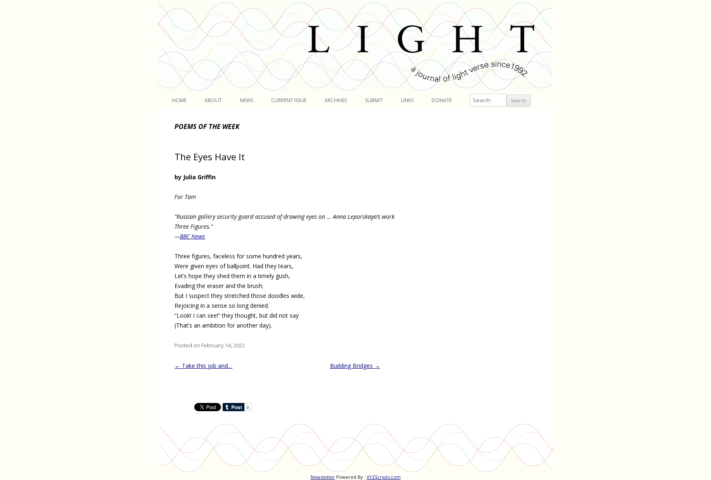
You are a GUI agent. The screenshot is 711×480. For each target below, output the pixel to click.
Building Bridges (355, 366)
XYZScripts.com (384, 477)
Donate (442, 100)
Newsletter (323, 477)
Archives (336, 100)
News (246, 100)
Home (179, 100)
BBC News (192, 236)
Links (407, 100)
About (213, 100)
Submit (374, 100)
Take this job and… (203, 366)
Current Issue (289, 100)
